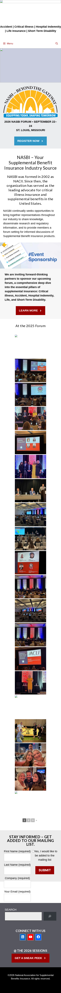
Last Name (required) (17, 864)
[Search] (49, 916)
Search (10, 909)
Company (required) (17, 878)
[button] (56, 43)
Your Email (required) (17, 891)
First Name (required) (17, 851)
